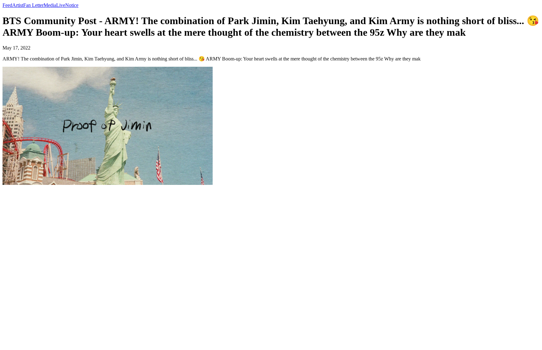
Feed (7, 5)
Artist (17, 5)
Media (50, 5)
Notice (71, 5)
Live (60, 5)
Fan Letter (33, 5)
